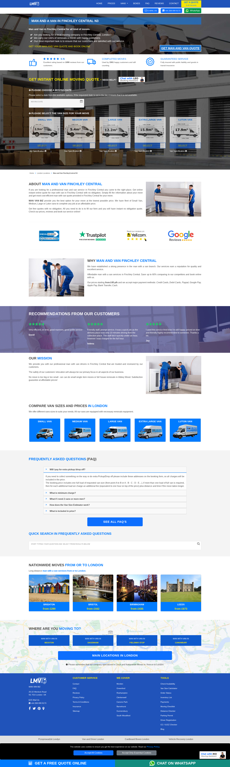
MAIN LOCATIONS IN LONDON (115, 655)
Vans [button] (123, 3)
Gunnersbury (122, 711)
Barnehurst (121, 706)
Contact (174, 3)
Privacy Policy (153, 747)
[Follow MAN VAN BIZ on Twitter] (34, 709)
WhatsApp (195, 10)
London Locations (43, 173)
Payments (165, 702)
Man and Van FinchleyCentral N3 (65, 173)
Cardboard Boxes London (137, 739)
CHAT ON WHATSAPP (176, 763)
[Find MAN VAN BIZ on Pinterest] (39, 709)
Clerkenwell (121, 697)
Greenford (121, 688)
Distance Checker (168, 711)
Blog (162, 729)
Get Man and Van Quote (180, 48)
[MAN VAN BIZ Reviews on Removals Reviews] (49, 236)
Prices (111, 3)
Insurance (77, 706)
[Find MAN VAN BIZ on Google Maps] (43, 709)
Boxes (136, 3)
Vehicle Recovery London (181, 739)
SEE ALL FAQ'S (115, 521)
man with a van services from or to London (64, 571)
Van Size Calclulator (169, 688)
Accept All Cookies (93, 753)
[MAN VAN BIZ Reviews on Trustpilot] (93, 236)
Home (99, 3)
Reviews (159, 3)
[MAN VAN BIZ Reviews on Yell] (137, 236)
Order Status (166, 693)
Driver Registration (168, 720)
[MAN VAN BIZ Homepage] (34, 4)
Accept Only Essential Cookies (136, 753)
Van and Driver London (93, 739)
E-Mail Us (35, 700)
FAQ (74, 688)
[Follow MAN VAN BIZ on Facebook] (30, 709)
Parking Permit (167, 715)
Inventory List (166, 697)
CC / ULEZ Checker (169, 725)
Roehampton (122, 693)
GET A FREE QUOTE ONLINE (60, 763)
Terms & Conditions (81, 702)
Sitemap (76, 711)
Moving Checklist (168, 706)
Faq (147, 3)
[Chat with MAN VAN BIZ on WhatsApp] (153, 763)
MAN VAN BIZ (36, 201)
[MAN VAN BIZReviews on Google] (181, 236)
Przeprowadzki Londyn (49, 739)
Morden (120, 684)
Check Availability (168, 684)
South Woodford (123, 715)
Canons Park (122, 702)
